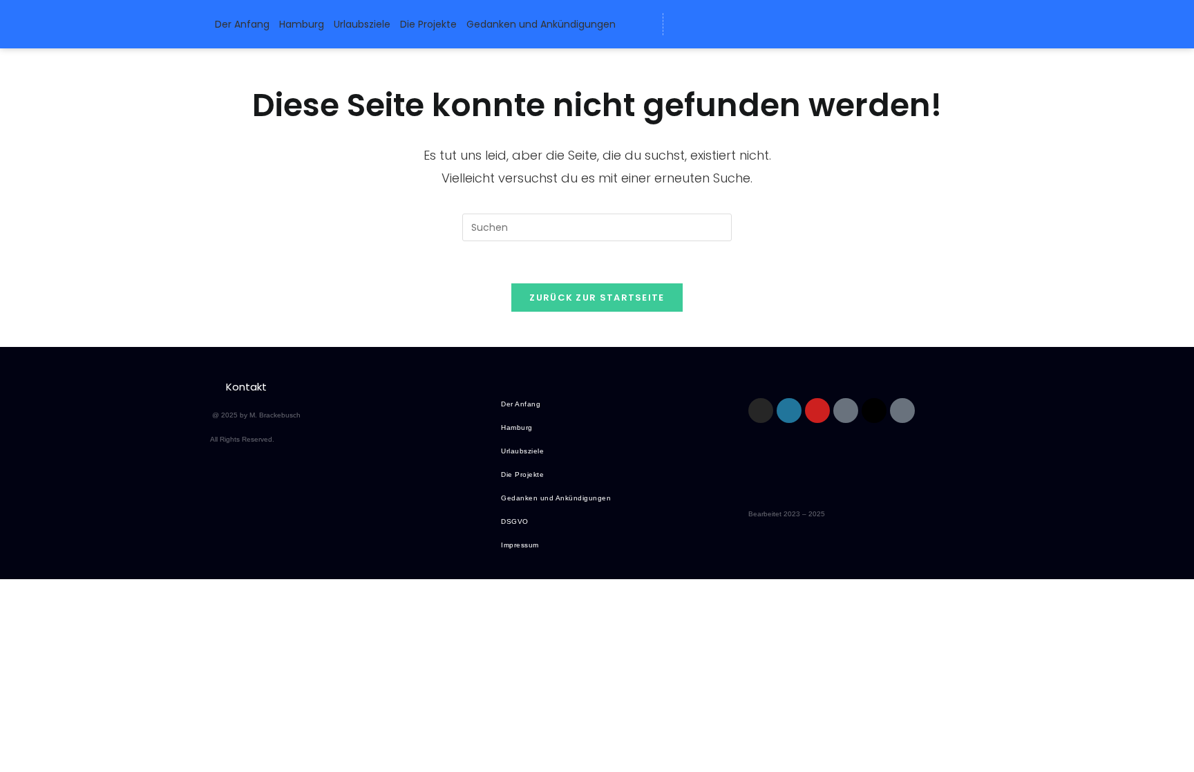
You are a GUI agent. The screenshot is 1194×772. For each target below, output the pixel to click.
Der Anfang (242, 24)
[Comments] (786, 24)
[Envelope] (683, 24)
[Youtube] (817, 410)
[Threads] (760, 24)
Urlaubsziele (362, 24)
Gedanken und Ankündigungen (541, 24)
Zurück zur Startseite (596, 297)
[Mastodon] (734, 24)
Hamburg (301, 24)
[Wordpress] (709, 24)
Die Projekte (428, 24)
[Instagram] (760, 410)
